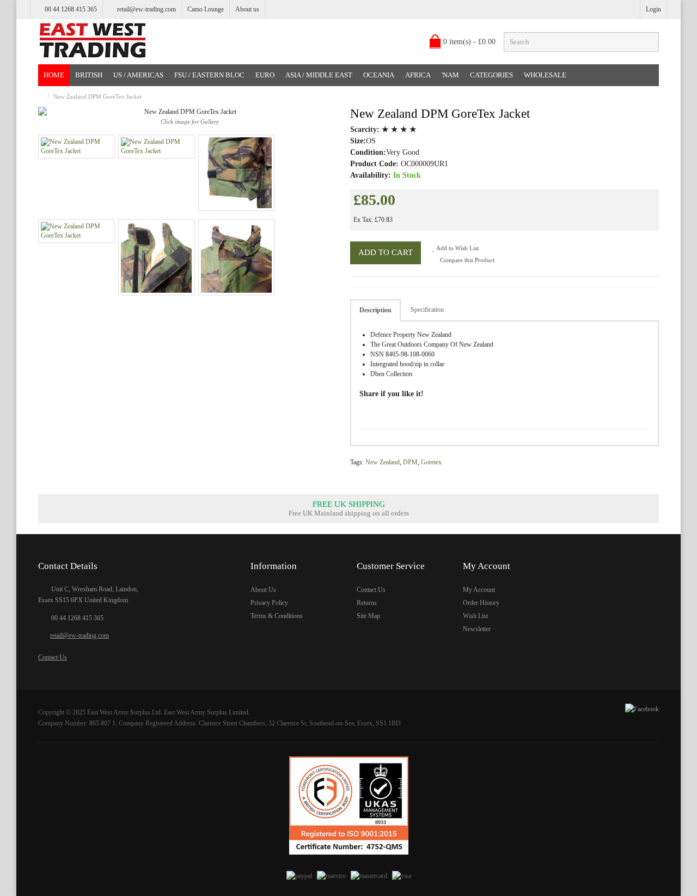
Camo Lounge (205, 9)
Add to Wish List (457, 248)
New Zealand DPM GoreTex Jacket (97, 96)
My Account (479, 590)
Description (375, 310)
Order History (481, 603)
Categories (491, 75)
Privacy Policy (269, 603)
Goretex (431, 462)
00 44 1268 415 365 (77, 618)
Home (54, 75)
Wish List (475, 616)
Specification (427, 309)
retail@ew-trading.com (146, 9)
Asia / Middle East (318, 75)
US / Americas (138, 75)
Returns (367, 603)
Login (653, 9)
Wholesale (545, 75)
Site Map (368, 616)
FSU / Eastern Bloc (209, 75)
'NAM (450, 75)
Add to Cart (385, 252)
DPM (410, 462)
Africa (418, 75)
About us (247, 9)
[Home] (40, 96)
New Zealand (382, 462)
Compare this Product (466, 260)
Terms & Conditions (276, 616)
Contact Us (52, 657)
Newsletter (477, 629)
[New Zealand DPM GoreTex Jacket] (76, 147)
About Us (263, 590)
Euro (264, 75)
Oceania (378, 75)
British (88, 75)
